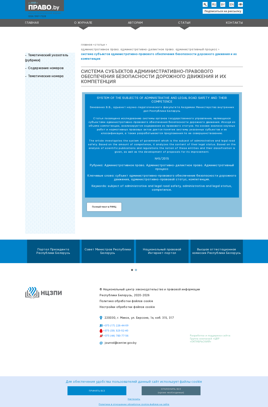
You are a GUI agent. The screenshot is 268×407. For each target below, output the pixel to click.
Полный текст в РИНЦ (104, 207)
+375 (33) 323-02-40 (115, 330)
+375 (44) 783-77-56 (116, 335)
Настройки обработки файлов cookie (127, 307)
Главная (32, 22)
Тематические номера (46, 76)
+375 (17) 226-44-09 (116, 325)
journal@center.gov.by (121, 343)
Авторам (135, 22)
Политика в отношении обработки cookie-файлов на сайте (134, 404)
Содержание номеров (46, 68)
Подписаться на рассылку (222, 11)
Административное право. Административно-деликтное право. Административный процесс (149, 49)
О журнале (83, 22)
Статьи (184, 22)
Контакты (234, 22)
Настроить (134, 398)
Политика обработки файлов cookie (126, 301)
